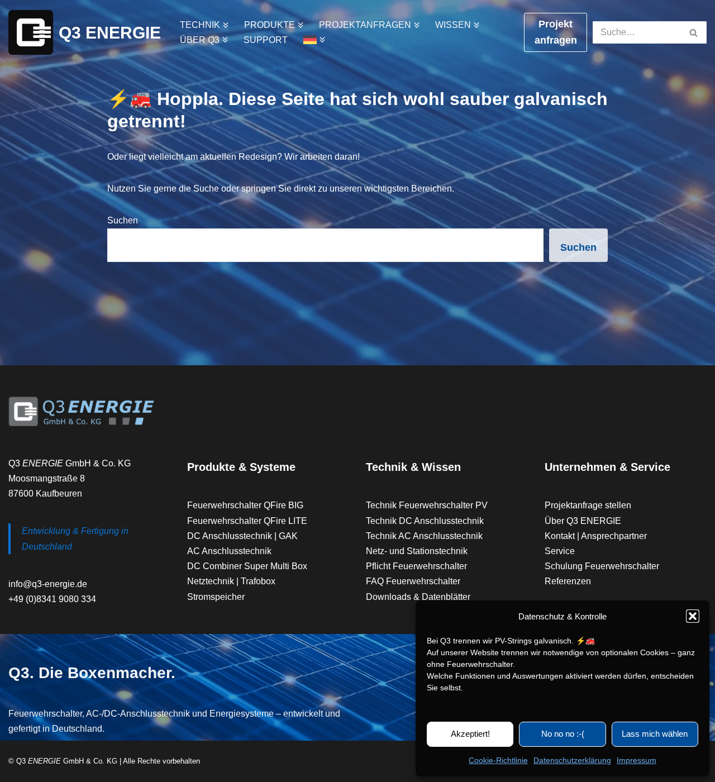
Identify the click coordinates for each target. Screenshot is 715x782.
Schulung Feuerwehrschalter (602, 566)
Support (266, 40)
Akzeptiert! (470, 733)
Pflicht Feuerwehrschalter (416, 566)
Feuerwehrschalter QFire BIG (245, 505)
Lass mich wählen (655, 733)
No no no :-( (562, 733)
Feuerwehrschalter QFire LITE (247, 521)
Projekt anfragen (556, 32)
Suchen (122, 220)
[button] (692, 616)
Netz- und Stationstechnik (417, 551)
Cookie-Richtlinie (498, 760)
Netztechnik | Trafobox (231, 581)
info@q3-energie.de (47, 584)
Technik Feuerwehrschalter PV (427, 505)
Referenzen (568, 581)
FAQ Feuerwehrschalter (413, 581)
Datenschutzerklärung (572, 760)
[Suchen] (694, 32)
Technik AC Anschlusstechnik (424, 536)
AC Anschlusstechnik (229, 551)
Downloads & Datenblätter (418, 597)
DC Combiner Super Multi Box (247, 566)
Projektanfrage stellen (588, 505)
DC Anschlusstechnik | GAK (242, 536)
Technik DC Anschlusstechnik (425, 521)
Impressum (636, 760)
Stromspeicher (216, 597)
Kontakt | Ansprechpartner (596, 536)
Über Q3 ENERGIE (583, 521)
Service (560, 551)
